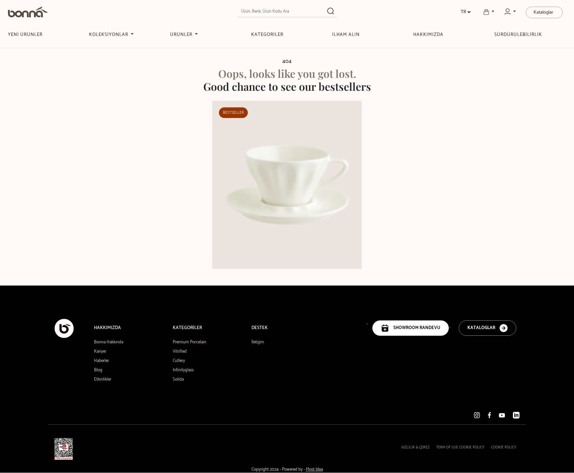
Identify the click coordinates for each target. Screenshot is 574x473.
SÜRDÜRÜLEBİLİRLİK (518, 35)
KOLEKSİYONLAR (109, 35)
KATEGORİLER (267, 35)
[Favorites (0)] (489, 12)
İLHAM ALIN (346, 35)
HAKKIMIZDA (428, 35)
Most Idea (314, 469)
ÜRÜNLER (182, 35)
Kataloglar (543, 12)
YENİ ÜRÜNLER (25, 35)
